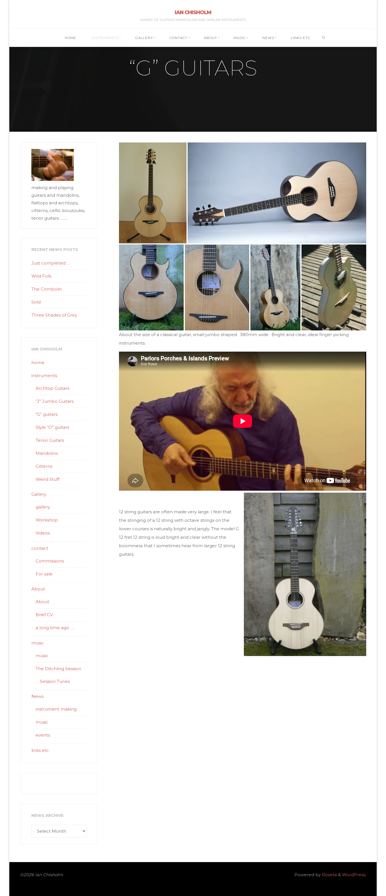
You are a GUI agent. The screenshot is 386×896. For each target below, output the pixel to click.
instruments (44, 375)
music (37, 643)
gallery (43, 507)
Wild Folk (41, 276)
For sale (44, 574)
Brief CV (44, 614)
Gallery (38, 494)
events (43, 735)
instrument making (56, 709)
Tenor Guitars (50, 440)
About (38, 589)
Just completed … (50, 263)
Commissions (50, 561)
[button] (153, 192)
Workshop (47, 520)
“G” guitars (46, 414)
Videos (43, 533)
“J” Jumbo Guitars (54, 401)
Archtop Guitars (52, 388)
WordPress (353, 874)
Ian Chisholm (193, 12)
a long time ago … (54, 627)
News (37, 696)
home (37, 362)
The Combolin (46, 289)
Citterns (44, 466)
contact (39, 548)
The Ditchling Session (58, 668)
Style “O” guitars (52, 427)
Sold (36, 302)
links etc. (40, 750)
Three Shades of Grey (54, 315)
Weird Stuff (47, 479)
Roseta (329, 874)
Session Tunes (55, 681)
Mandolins (47, 453)
